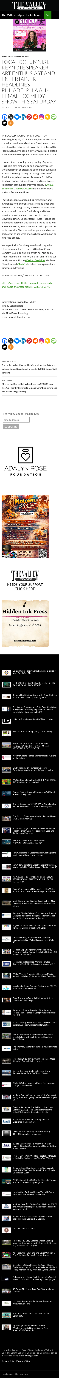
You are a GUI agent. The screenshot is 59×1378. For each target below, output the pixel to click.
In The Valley (8, 56)
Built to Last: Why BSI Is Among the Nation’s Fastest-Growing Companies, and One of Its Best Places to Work (34, 1146)
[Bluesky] (17, 117)
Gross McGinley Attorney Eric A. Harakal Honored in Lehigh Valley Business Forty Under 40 (34, 940)
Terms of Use (23, 1361)
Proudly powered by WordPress (15, 1374)
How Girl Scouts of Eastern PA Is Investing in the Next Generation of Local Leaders (34, 854)
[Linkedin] (23, 117)
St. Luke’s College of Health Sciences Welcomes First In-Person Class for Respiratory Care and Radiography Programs (34, 830)
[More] (11, 123)
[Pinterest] (29, 117)
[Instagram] (41, 117)
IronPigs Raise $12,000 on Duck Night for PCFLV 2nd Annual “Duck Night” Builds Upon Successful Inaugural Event (35, 1206)
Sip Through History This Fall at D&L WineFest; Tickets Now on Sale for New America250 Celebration (30, 1328)
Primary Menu (55, 15)
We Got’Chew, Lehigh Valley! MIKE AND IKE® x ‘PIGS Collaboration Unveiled (34, 781)
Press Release (22, 56)
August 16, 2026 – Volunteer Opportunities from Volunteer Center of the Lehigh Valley (34, 926)
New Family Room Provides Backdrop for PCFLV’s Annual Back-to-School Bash (35, 987)
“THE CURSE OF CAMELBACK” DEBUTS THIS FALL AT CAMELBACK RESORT (34, 684)
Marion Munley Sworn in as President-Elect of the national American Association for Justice (35, 1023)
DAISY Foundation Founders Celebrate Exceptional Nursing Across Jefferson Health (33, 769)
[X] (11, 117)
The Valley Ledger (23, 107)
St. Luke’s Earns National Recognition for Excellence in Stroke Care (31, 1120)
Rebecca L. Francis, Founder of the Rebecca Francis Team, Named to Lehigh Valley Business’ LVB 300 (34, 1012)
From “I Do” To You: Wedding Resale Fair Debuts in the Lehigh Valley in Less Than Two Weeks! (34, 1157)
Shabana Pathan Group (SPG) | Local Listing (32, 731)
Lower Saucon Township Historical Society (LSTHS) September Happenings (31, 1132)
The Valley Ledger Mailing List (21, 413)
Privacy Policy (9, 1361)
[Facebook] (4, 117)
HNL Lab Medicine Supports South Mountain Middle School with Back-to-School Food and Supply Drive (33, 1037)
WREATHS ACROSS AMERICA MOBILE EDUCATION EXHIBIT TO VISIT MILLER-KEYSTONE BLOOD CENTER (31, 746)
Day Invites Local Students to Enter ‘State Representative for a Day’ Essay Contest (31, 1072)
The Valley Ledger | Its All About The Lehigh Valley (23, 15)
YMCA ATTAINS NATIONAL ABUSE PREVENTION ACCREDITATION (29, 841)
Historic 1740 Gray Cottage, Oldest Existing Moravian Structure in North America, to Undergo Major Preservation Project (35, 1243)
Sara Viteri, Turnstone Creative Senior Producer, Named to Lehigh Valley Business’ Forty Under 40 (35, 866)
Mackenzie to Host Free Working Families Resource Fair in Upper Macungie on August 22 (34, 963)
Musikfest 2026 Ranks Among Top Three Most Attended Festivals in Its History (34, 1060)
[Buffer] (4, 123)
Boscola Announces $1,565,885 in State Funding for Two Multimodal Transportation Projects (34, 805)
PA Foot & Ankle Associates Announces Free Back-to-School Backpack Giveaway (32, 1217)
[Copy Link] (47, 117)
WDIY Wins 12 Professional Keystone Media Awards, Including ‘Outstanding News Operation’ (34, 975)
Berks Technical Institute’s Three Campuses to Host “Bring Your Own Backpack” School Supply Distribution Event (34, 1170)
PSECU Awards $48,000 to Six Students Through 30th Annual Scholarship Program (35, 1181)
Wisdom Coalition (35, 260)
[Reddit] (35, 117)
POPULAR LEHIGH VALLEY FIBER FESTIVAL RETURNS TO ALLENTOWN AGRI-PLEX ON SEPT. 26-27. (33, 879)
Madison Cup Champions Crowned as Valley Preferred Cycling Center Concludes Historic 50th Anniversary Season (35, 952)
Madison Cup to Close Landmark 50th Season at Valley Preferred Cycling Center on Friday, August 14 (35, 1097)
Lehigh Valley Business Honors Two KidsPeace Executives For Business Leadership (33, 1193)
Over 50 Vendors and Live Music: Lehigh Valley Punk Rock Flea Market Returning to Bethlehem (34, 890)
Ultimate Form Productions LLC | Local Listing (33, 719)
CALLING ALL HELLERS (24, 1228)
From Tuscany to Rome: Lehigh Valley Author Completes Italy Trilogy (33, 999)
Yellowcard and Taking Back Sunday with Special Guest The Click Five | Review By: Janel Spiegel (34, 1278)
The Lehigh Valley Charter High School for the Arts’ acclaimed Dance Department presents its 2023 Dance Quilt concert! (29, 367)
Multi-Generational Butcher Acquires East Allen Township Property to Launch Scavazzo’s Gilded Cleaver (34, 903)
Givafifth (22, 263)
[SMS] (53, 117)
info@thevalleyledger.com (25, 1355)
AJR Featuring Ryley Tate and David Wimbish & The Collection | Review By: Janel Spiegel (34, 1254)
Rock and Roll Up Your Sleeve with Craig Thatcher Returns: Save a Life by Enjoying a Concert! (35, 696)
